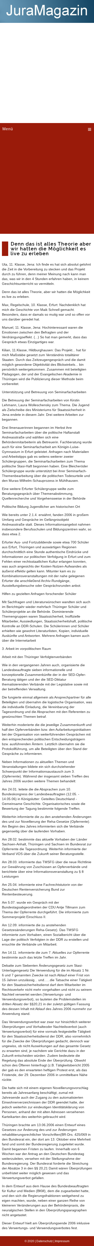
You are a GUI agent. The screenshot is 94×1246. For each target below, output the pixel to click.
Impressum (62, 1241)
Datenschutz (44, 1241)
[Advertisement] (47, 72)
